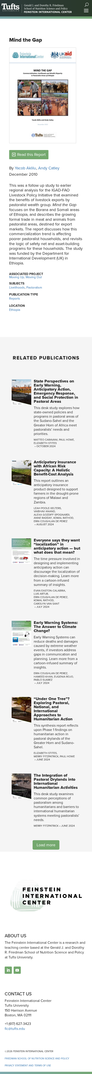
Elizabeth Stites (45, 443)
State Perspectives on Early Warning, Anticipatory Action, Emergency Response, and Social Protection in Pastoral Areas (56, 391)
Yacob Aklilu (25, 168)
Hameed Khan (43, 677)
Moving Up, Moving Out (25, 277)
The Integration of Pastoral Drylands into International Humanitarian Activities (56, 781)
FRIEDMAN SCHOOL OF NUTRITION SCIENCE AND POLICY (37, 1058)
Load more (46, 845)
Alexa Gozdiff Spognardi (51, 515)
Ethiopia (14, 309)
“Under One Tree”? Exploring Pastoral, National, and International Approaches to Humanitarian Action (53, 709)
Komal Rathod (63, 518)
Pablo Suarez (43, 680)
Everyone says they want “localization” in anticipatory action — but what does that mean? (57, 546)
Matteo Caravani (46, 440)
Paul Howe (66, 440)
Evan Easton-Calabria (49, 591)
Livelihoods (17, 287)
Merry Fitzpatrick (46, 756)
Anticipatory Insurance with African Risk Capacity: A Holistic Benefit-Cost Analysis (55, 468)
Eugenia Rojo (63, 677)
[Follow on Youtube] (17, 970)
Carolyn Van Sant (46, 604)
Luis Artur (41, 594)
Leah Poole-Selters (47, 508)
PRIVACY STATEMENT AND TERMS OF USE (28, 1065)
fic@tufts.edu (15, 1028)
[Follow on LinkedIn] (8, 970)
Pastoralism (34, 287)
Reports (14, 298)
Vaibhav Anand (44, 511)
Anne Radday (43, 518)
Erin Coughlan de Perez (50, 521)
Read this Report (31, 154)
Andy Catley (48, 168)
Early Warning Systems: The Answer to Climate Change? (56, 627)
